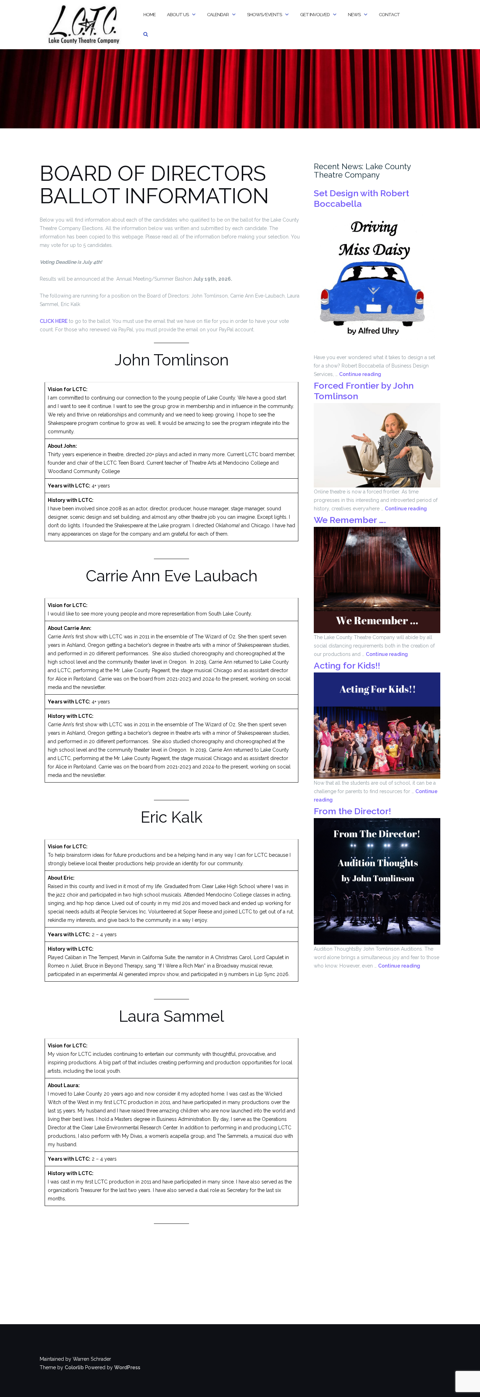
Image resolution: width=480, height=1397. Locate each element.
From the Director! (352, 811)
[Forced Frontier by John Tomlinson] (377, 445)
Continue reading (360, 374)
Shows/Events (264, 14)
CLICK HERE (53, 321)
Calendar (218, 14)
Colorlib (74, 1367)
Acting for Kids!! (347, 665)
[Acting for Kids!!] (377, 725)
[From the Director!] (377, 881)
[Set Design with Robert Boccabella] (374, 282)
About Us (178, 14)
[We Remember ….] (377, 579)
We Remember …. (350, 520)
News (354, 14)
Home (149, 14)
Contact (389, 14)
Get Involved (315, 14)
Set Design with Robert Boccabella (361, 198)
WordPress (127, 1367)
